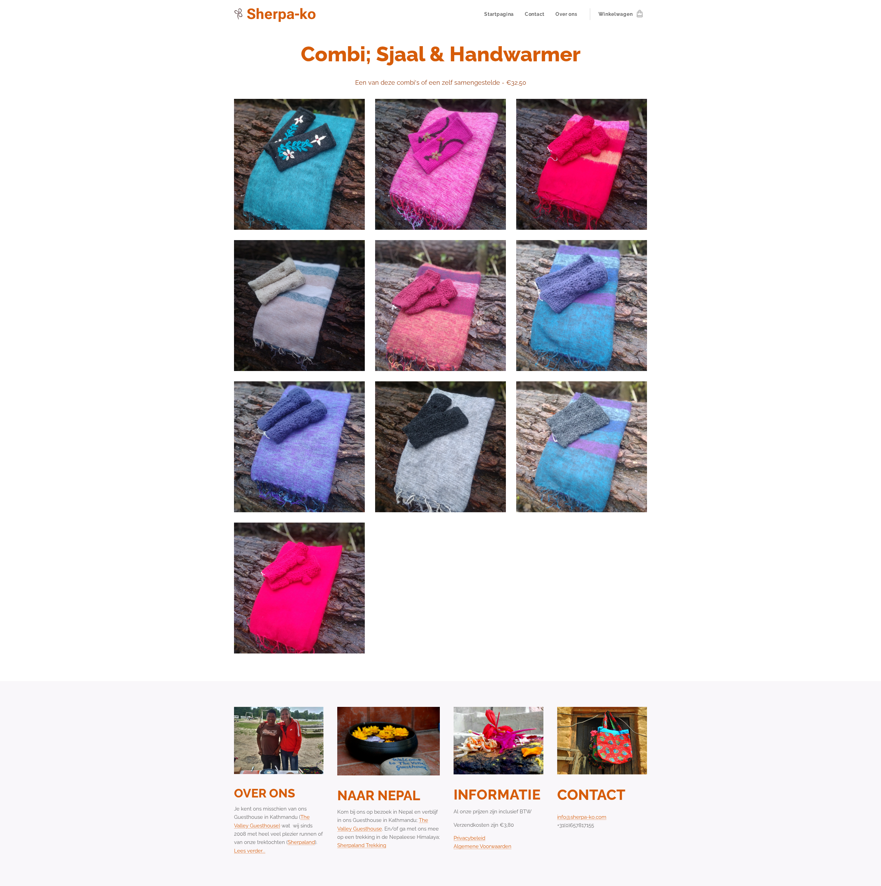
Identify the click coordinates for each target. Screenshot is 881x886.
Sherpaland (301, 842)
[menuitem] (500, 14)
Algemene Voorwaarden (482, 846)
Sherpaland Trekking (361, 845)
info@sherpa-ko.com (581, 817)
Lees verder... (249, 851)
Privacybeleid (469, 838)
